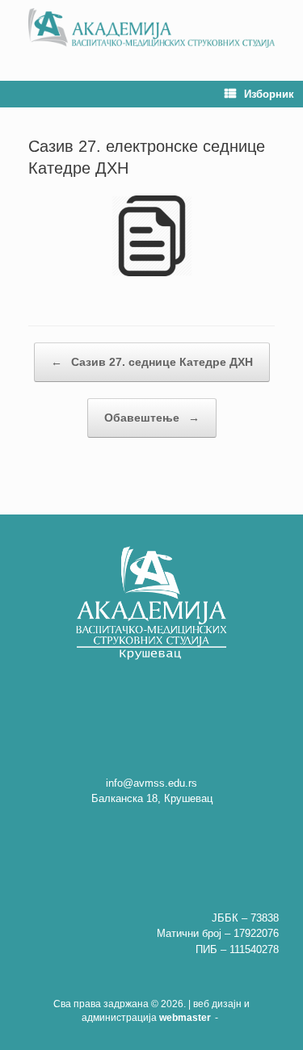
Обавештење (152, 417)
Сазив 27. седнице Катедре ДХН (152, 361)
